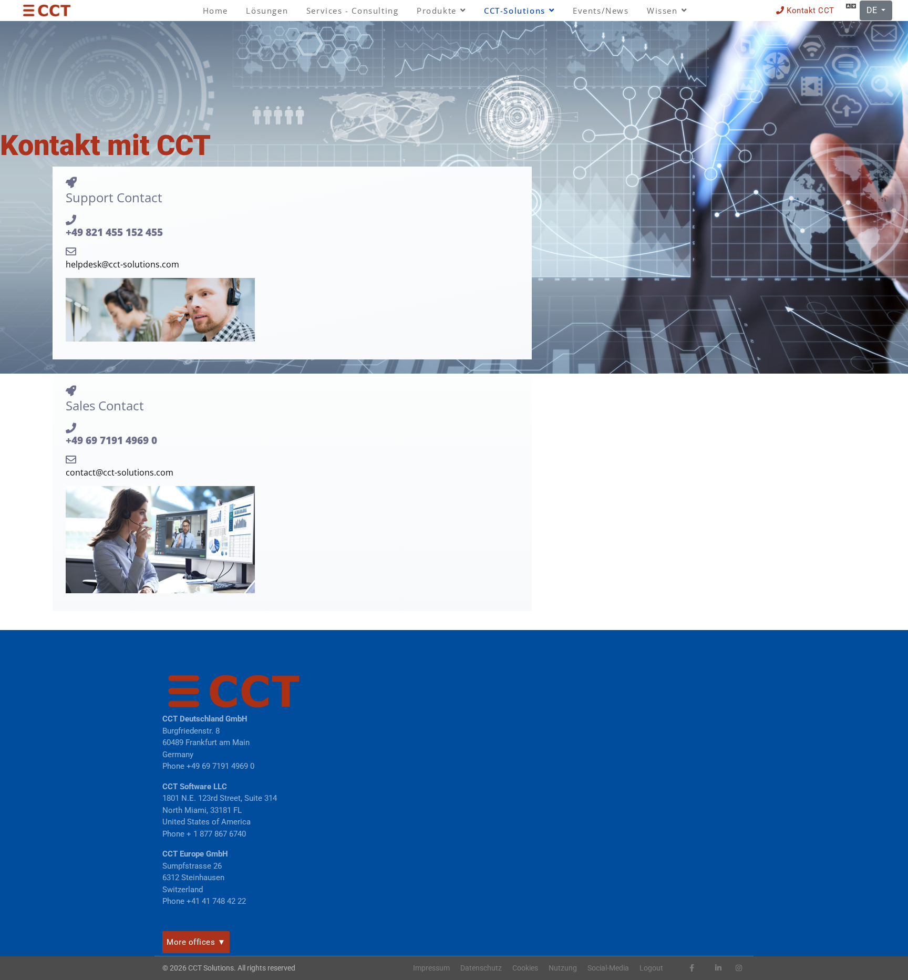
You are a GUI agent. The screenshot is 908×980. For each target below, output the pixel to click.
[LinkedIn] (718, 968)
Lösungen (267, 10)
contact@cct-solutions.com (119, 472)
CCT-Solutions (514, 10)
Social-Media (608, 968)
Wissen (662, 10)
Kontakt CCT (809, 10)
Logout (651, 968)
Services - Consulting (352, 10)
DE (872, 10)
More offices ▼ (196, 942)
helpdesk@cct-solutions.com (122, 264)
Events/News (601, 10)
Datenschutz (481, 968)
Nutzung (563, 968)
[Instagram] (739, 968)
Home (215, 10)
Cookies (525, 968)
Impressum (431, 968)
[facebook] (691, 968)
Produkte (437, 10)
